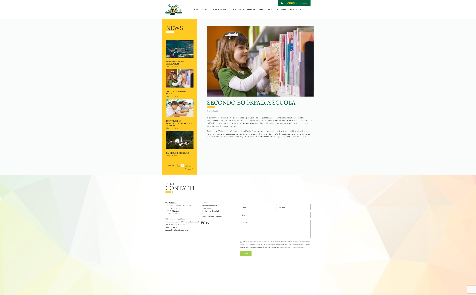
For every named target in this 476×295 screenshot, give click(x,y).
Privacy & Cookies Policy (298, 247)
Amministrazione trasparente (176, 230)
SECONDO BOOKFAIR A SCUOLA (176, 92)
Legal (167, 227)
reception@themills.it (209, 205)
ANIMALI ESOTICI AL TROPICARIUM (175, 62)
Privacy (174, 227)
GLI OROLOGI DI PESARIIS (177, 153)
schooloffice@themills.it (210, 211)
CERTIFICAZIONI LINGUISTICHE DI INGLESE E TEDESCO (179, 123)
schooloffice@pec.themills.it (212, 216)
